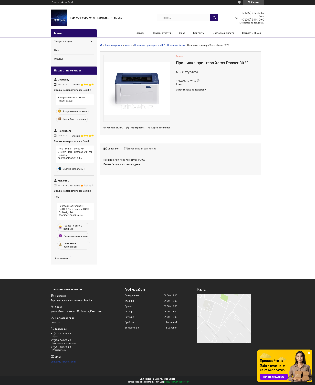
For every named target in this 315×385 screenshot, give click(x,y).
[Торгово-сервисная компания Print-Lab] (59, 18)
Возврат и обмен (251, 33)
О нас (182, 33)
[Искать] (214, 17)
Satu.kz (172, 379)
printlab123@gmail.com (63, 361)
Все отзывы (61, 258)
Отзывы (58, 58)
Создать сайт (58, 2)
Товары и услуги (162, 33)
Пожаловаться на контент (176, 382)
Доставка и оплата (223, 33)
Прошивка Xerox (176, 45)
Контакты (198, 33)
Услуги (128, 45)
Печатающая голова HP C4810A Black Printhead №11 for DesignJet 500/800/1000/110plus (75, 153)
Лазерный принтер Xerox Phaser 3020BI (71, 99)
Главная (140, 33)
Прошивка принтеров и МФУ (149, 45)
